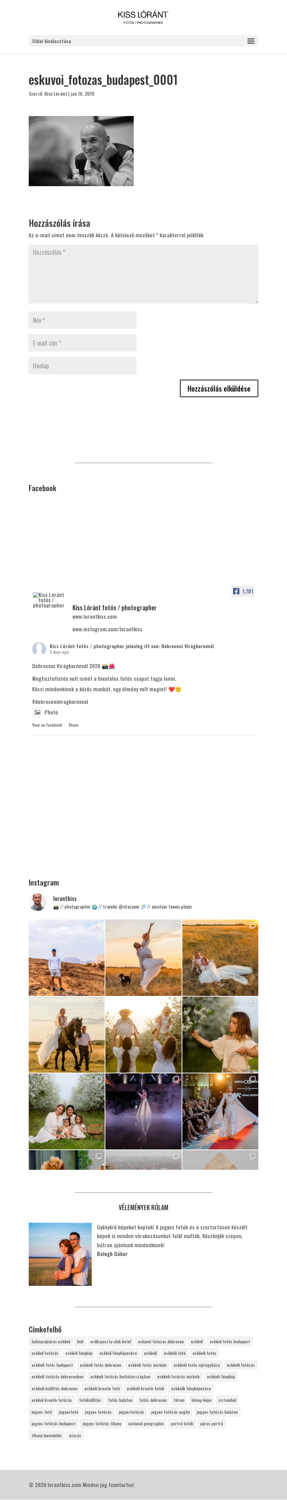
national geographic (146, 1423)
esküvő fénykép (78, 1353)
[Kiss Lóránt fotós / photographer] (49, 600)
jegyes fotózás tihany (102, 1423)
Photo (51, 712)
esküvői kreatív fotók (145, 1388)
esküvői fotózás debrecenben (57, 1376)
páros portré (211, 1423)
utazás (75, 1435)
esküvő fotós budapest (230, 1341)
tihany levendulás (46, 1435)
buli (80, 1341)
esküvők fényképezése (191, 1388)
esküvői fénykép (221, 1376)
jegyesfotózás (131, 1412)
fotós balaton (120, 1400)
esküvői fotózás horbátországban (120, 1376)
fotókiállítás (90, 1400)
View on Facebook (47, 725)
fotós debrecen (153, 1400)
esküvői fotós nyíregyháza (197, 1365)
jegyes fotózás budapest (53, 1423)
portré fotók (182, 1423)
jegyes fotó (41, 1412)
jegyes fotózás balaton (217, 1412)
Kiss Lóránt (55, 93)
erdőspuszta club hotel (110, 1341)
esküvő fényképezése (118, 1353)
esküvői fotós (204, 1353)
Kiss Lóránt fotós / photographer (87, 646)
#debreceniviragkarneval (60, 701)
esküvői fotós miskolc (147, 1365)
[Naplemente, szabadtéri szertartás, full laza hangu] (143, 957)
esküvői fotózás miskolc (178, 1376)
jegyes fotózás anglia (170, 1412)
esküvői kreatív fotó (102, 1388)
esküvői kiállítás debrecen (54, 1388)
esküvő (197, 1341)
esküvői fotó (175, 1353)
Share (73, 725)
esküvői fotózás (241, 1365)
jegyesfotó (68, 1412)
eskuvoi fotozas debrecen (161, 1341)
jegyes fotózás (98, 1412)
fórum (179, 1400)
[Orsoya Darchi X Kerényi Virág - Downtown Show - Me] (143, 1111)
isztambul (227, 1400)
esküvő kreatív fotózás (51, 1400)
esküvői (150, 1353)
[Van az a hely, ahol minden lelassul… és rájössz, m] (67, 957)
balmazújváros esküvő (50, 1341)
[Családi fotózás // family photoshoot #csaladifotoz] (143, 1035)
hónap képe (201, 1400)
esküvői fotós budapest (52, 1365)
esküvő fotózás (44, 1353)
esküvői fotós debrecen (100, 1365)
